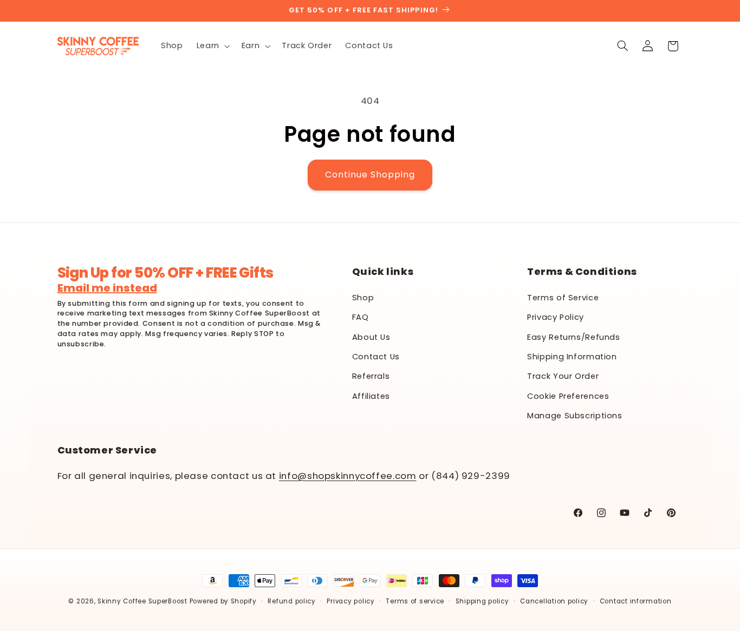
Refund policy (292, 601)
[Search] (622, 46)
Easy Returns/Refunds (573, 336)
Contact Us (376, 356)
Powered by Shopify (223, 601)
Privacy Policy (555, 316)
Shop (363, 297)
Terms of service (415, 601)
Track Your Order (563, 376)
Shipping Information (572, 356)
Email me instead (107, 287)
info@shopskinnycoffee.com (348, 475)
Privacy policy (350, 601)
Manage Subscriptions (574, 415)
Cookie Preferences (568, 395)
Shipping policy (482, 601)
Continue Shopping (370, 174)
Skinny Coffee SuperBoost (142, 601)
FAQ (360, 316)
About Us (371, 336)
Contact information (636, 601)
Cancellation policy (554, 601)
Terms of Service (563, 297)
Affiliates (371, 395)
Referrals (371, 376)
